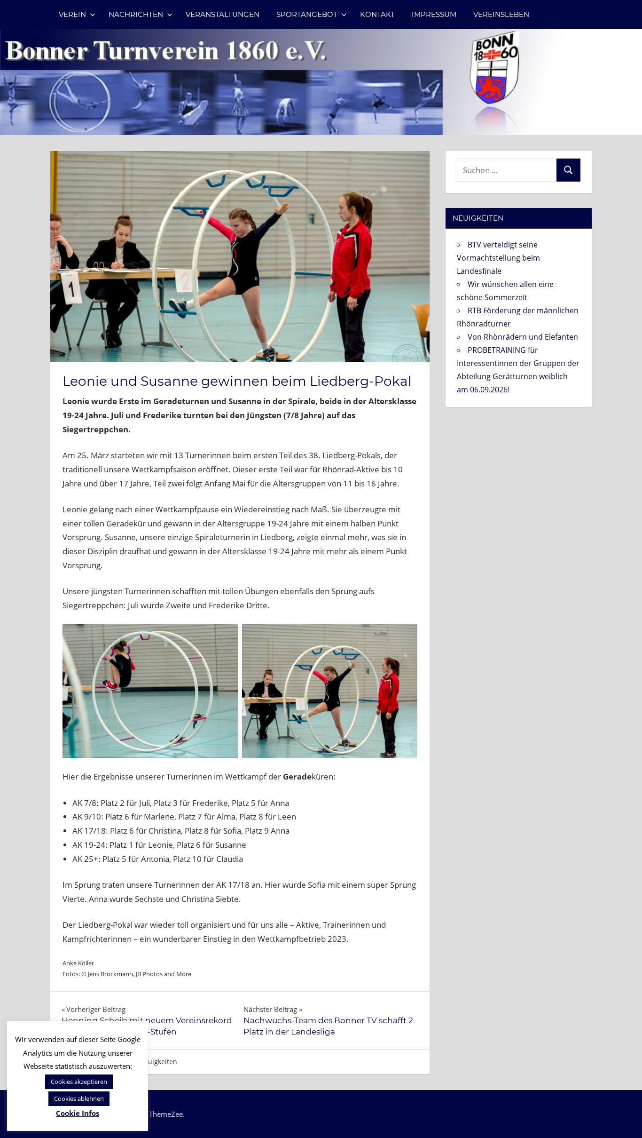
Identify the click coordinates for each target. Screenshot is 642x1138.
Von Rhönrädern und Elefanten (523, 337)
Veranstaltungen (222, 14)
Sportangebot (306, 14)
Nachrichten (136, 14)
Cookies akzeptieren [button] (79, 1081)
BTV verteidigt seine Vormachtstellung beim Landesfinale (498, 257)
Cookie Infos (77, 1113)
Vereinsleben (501, 14)
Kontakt (377, 14)
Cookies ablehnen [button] (79, 1098)
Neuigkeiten (158, 1061)
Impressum (434, 14)
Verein (72, 14)
